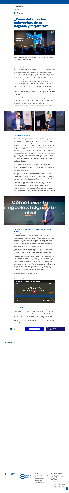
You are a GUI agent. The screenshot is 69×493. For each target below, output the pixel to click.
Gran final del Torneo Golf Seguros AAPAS (15, 416)
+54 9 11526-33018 (56, 478)
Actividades (18, 6)
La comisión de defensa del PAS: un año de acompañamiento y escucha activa (24, 377)
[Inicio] (9, 475)
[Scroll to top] (67, 488)
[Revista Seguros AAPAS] (7, 2)
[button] (66, 2)
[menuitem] (28, 2)
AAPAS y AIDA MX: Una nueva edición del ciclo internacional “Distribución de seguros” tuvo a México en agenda (32, 455)
